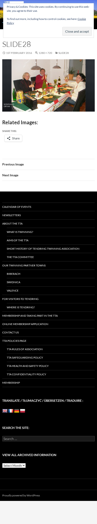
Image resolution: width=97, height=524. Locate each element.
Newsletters (11, 215)
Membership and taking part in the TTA (30, 315)
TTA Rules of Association (25, 349)
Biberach (13, 273)
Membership (11, 382)
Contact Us (10, 332)
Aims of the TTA (17, 240)
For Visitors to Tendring (20, 299)
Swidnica (13, 282)
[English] (5, 411)
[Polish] (22, 411)
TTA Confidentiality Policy (26, 374)
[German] (16, 411)
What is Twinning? (20, 232)
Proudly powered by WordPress (21, 495)
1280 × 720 (45, 53)
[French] (11, 411)
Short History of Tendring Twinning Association (43, 248)
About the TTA (12, 223)
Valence (12, 290)
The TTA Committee (20, 257)
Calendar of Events (16, 206)
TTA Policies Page (14, 340)
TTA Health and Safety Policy (28, 366)
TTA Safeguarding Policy (25, 357)
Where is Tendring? (21, 307)
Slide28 (63, 53)
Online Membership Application (25, 324)
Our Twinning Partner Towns (24, 265)
